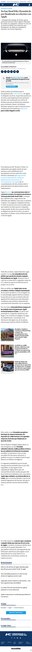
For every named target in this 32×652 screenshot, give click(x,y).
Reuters (8, 192)
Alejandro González (8, 67)
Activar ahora (11, 86)
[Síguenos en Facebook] (11, 637)
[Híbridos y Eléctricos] (16, 634)
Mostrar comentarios (16, 612)
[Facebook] (2, 71)
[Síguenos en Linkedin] (17, 637)
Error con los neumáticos (13, 1)
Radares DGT (23, 1)
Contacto (9, 642)
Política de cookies (20, 643)
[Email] (17, 71)
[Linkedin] (8, 71)
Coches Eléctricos (6, 8)
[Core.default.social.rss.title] (20, 637)
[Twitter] (5, 71)
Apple (10, 607)
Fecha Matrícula (28, 643)
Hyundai (24, 109)
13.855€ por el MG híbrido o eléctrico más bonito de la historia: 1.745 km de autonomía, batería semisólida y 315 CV (22, 349)
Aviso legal (14, 643)
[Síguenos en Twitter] (14, 637)
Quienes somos (3, 643)
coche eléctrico (18, 94)
